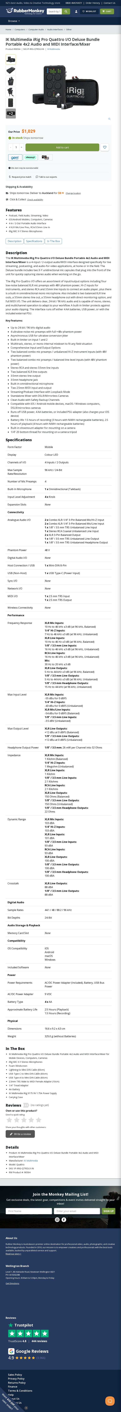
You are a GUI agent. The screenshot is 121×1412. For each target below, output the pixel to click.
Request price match (21, 176)
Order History (93, 2)
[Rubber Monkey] (25, 13)
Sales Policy (15, 1374)
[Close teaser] (26, 1407)
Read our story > (13, 1253)
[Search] (66, 11)
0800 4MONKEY (74, 2)
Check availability (35, 199)
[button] (12, 1399)
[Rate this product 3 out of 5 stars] (24, 1120)
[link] (57, 1219)
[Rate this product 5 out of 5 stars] (38, 1120)
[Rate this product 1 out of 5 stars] (9, 1120)
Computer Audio (36, 29)
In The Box (53, 241)
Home (8, 29)
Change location (73, 193)
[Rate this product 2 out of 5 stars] (16, 1120)
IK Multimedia (53, 49)
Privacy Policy (16, 1378)
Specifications (34, 241)
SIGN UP (109, 1211)
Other (69, 29)
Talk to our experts (48, 176)
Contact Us (109, 2)
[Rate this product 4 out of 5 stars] (31, 1120)
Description (14, 241)
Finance (12, 1386)
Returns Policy (17, 1382)
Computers (20, 29)
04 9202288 (14, 1274)
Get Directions (12, 1283)
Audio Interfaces (55, 29)
